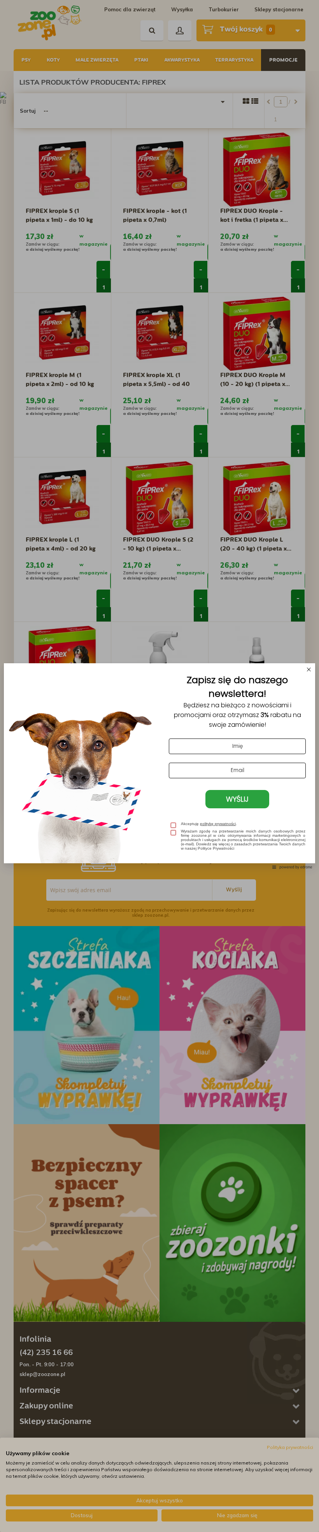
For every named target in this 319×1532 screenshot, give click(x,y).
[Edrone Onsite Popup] (159, 766)
